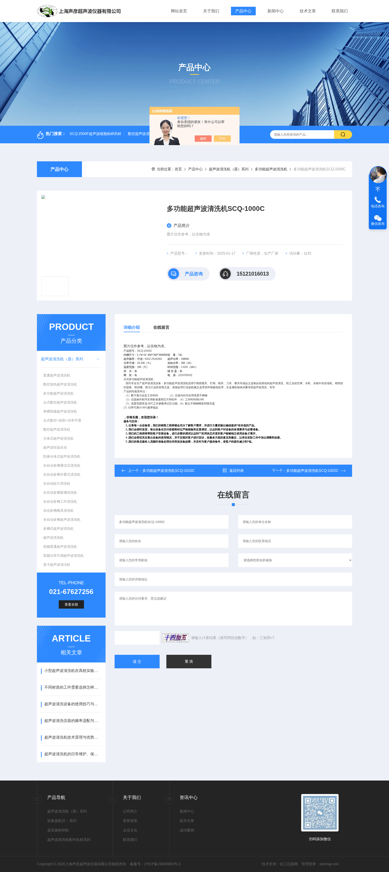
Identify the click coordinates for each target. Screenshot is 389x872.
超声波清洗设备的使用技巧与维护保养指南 (72, 704)
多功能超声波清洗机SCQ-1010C (168, 471)
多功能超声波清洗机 (271, 169)
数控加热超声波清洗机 (60, 384)
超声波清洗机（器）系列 (229, 169)
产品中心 (243, 11)
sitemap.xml (329, 864)
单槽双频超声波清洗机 (60, 411)
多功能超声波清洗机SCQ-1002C (312, 471)
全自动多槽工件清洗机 (60, 501)
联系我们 (340, 11)
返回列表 (236, 471)
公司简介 (130, 811)
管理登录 (308, 864)
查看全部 (71, 604)
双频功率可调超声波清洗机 (63, 555)
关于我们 (211, 11)
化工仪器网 (289, 864)
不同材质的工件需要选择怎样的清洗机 (72, 687)
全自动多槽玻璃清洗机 (60, 492)
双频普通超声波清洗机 (60, 546)
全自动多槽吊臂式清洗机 (61, 474)
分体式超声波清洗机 (58, 438)
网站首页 (179, 11)
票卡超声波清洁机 (56, 564)
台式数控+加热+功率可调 (62, 420)
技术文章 (308, 11)
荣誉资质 (130, 821)
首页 (178, 169)
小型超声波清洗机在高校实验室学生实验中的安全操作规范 (72, 671)
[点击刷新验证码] (175, 637)
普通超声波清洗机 (56, 375)
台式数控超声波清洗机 (60, 402)
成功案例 (187, 830)
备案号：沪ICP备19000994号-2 (155, 864)
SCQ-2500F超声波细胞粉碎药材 (95, 134)
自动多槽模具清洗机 (58, 510)
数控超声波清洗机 (56, 429)
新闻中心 (275, 11)
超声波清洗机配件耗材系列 (68, 840)
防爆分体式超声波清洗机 (61, 456)
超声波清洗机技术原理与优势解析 (72, 737)
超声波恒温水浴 (55, 447)
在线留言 (161, 327)
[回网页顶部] (377, 189)
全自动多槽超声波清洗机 (61, 519)
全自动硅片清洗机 (56, 483)
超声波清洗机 (53, 537)
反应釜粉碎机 (58, 830)
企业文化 (130, 830)
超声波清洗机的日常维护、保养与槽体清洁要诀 (72, 754)
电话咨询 (377, 206)
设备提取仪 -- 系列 (62, 821)
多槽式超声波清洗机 (58, 528)
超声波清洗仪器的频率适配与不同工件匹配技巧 (72, 721)
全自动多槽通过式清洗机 (61, 465)
